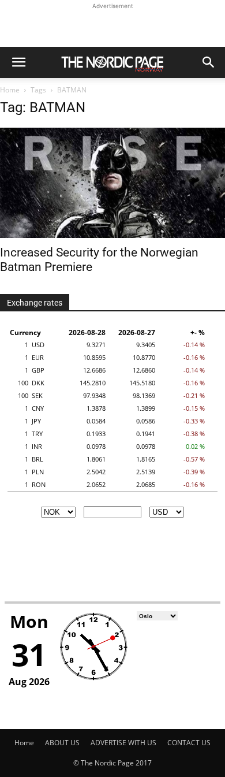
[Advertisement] (112, 26)
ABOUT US (62, 743)
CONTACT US (189, 743)
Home (10, 90)
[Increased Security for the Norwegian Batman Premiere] (112, 183)
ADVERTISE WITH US (123, 743)
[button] (18, 62)
